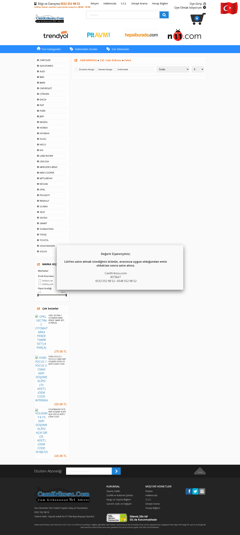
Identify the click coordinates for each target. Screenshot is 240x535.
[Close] (183, 245)
